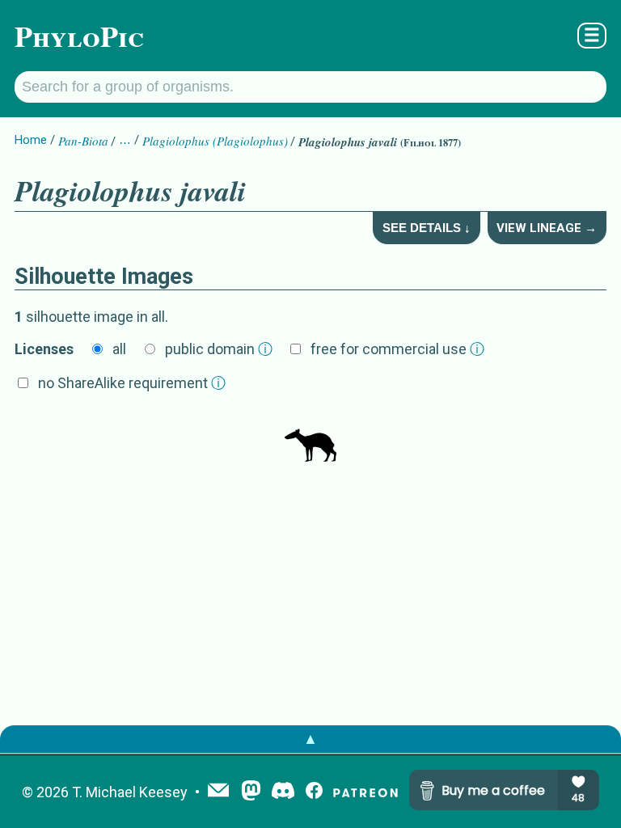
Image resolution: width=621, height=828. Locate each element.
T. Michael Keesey (130, 792)
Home (31, 140)
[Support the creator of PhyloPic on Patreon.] (365, 792)
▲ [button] (310, 738)
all (119, 348)
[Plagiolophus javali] (310, 437)
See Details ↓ (426, 227)
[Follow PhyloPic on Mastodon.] (251, 792)
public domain (218, 348)
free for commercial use (397, 348)
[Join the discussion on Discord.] (283, 792)
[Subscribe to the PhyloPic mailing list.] (218, 792)
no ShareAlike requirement (132, 382)
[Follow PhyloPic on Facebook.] (314, 792)
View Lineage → (546, 228)
